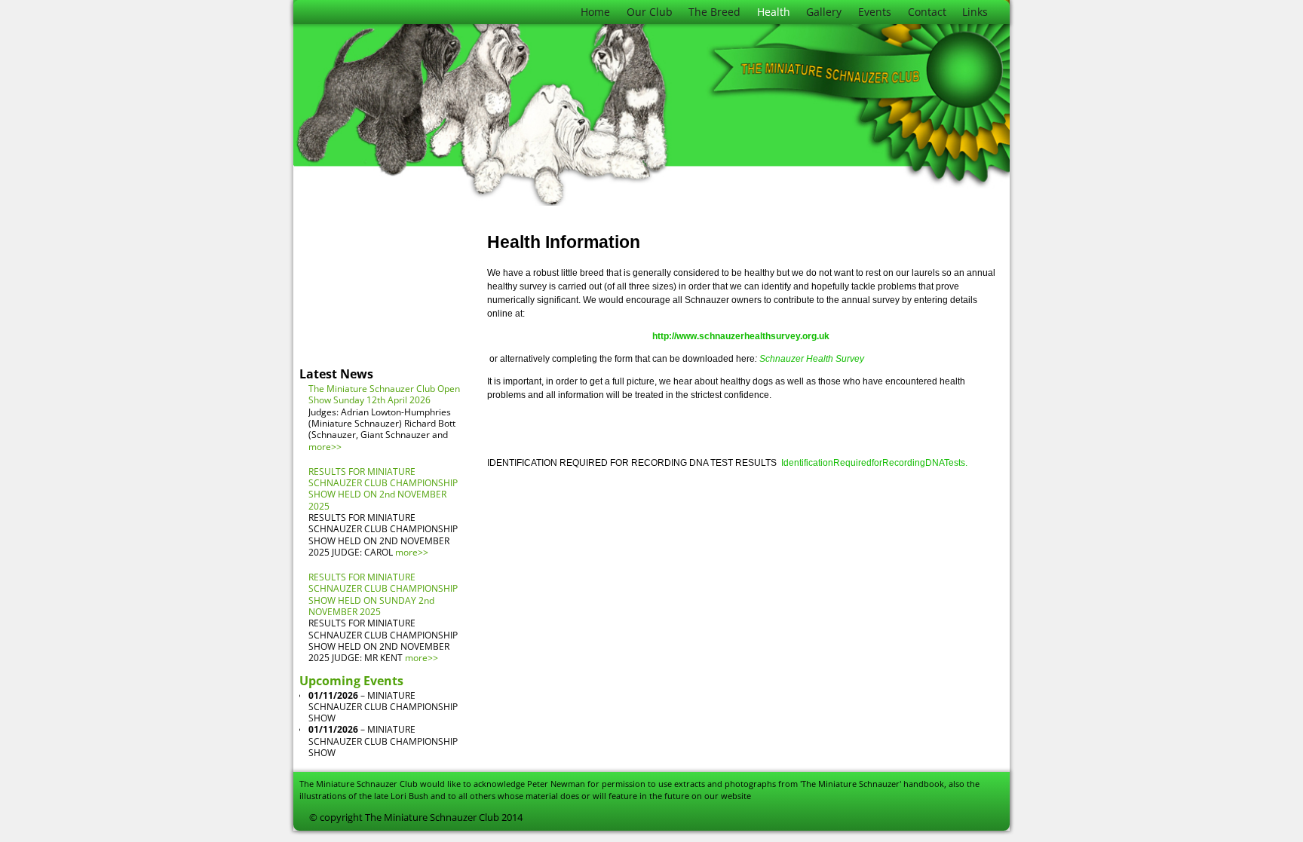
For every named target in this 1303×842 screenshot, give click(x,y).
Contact (927, 12)
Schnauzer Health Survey (811, 359)
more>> (325, 446)
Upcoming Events (351, 680)
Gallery (824, 12)
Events (874, 12)
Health (773, 12)
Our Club (650, 12)
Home (595, 12)
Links (975, 12)
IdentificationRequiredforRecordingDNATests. (874, 463)
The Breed (714, 12)
